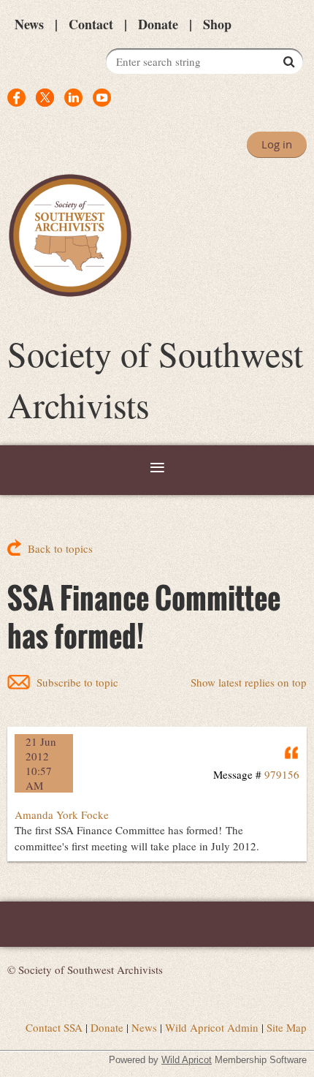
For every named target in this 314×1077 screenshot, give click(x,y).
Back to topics (60, 548)
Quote (292, 752)
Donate (158, 24)
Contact (91, 24)
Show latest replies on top (249, 682)
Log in (276, 144)
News (29, 24)
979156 (281, 774)
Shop (217, 24)
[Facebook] (16, 97)
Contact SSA (54, 1027)
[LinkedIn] (73, 97)
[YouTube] (102, 97)
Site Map (287, 1027)
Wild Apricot (186, 1059)
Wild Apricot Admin (212, 1027)
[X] (45, 97)
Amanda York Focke (62, 814)
